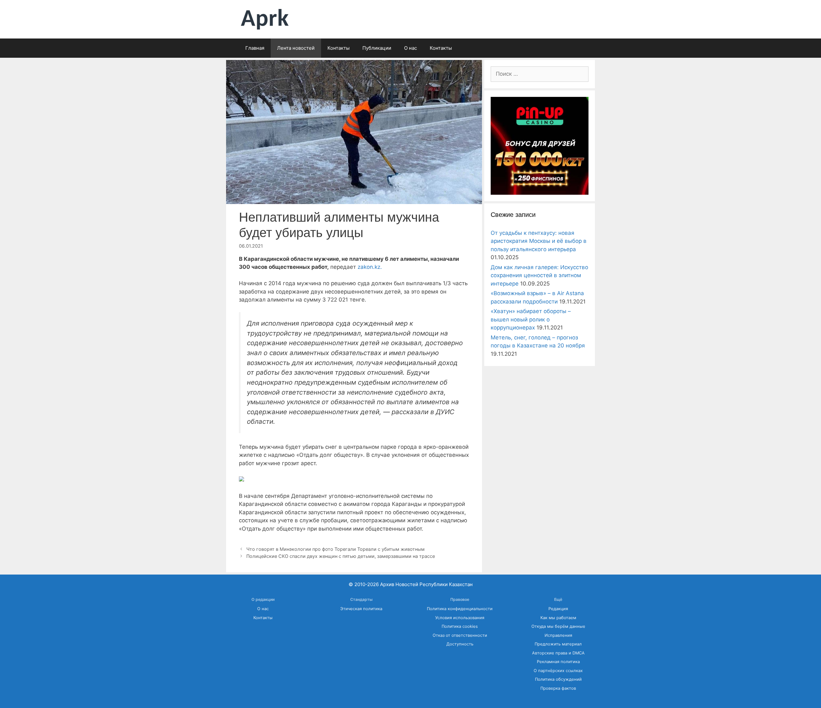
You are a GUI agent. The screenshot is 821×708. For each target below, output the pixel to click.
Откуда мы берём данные (558, 626)
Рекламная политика (558, 661)
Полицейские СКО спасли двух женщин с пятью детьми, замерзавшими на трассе (340, 556)
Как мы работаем (558, 617)
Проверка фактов (558, 688)
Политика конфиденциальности (460, 608)
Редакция (558, 608)
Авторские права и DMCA (558, 653)
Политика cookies (460, 626)
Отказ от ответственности (460, 635)
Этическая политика (361, 608)
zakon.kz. (370, 267)
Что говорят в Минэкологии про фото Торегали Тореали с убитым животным (335, 549)
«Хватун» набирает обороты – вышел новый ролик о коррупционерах (531, 319)
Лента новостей (296, 48)
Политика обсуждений (558, 679)
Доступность (459, 644)
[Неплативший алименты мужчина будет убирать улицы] (241, 479)
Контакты (338, 48)
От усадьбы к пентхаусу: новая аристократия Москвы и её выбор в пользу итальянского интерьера (539, 241)
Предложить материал (558, 644)
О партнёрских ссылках (558, 670)
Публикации (376, 48)
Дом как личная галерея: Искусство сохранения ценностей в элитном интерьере (539, 275)
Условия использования (459, 617)
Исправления (558, 635)
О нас (410, 48)
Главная (254, 48)
